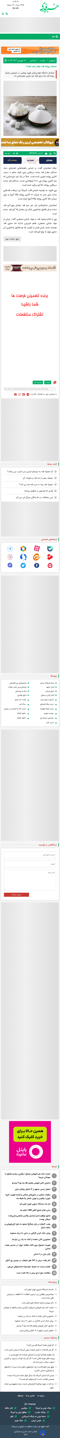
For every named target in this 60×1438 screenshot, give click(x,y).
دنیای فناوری (22, 695)
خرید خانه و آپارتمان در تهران (15, 708)
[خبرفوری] (44, 7)
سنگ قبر (22, 704)
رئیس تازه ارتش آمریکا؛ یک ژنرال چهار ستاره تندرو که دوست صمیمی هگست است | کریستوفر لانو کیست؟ (30, 1377)
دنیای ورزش (49, 691)
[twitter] (24, 394)
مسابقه (20, 1395)
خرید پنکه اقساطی (47, 704)
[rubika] (23, 551)
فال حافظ (9, 1408)
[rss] (6, 13)
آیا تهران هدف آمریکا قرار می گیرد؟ (40, 1345)
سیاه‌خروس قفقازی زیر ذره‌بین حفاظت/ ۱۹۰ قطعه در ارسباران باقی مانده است (30, 1296)
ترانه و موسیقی (21, 691)
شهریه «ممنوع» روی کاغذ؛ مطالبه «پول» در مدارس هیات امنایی (27, 1247)
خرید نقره (50, 722)
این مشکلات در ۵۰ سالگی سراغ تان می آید (34, 497)
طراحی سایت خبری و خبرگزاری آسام (25, 1433)
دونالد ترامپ (40, 1412)
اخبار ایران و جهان (47, 695)
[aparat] (36, 551)
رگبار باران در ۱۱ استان (41, 1254)
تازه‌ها (54, 1166)
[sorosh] (23, 560)
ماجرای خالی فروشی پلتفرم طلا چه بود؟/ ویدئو (31, 1182)
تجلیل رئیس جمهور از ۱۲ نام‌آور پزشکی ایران (32, 1189)
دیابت (47, 382)
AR (17, 8)
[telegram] (10, 551)
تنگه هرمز (19, 1420)
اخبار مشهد (50, 687)
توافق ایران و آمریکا (19, 1412)
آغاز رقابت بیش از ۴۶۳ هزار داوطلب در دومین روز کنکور (28, 1260)
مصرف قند (38, 382)
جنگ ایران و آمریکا (43, 1408)
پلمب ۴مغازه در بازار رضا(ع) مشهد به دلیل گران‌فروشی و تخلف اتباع (27, 1226)
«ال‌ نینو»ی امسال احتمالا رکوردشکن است (38, 1302)
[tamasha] (50, 560)
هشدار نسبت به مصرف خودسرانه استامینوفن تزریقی (28, 1266)
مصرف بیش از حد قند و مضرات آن (38, 478)
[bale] (50, 551)
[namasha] (50, 568)
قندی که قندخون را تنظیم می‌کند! (38, 491)
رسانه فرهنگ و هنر (47, 683)
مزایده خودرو (49, 713)
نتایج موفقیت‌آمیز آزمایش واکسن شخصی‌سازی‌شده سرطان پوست (29, 1217)
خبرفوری (21, 1426)
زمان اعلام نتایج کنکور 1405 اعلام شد (35, 1210)
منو (54, 36)
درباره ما (41, 1395)
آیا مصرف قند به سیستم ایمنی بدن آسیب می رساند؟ (30, 471)
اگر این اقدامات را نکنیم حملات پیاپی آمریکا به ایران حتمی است (29, 1349)
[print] (50, 153)
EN (14, 8)
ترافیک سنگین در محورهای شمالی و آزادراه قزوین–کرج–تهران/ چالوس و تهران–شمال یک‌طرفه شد (27, 1196)
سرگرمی (24, 1408)
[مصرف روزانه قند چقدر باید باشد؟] (28, 394)
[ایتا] (36, 560)
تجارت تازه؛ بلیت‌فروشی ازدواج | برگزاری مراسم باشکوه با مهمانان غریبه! (27, 1175)
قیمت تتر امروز (20, 699)
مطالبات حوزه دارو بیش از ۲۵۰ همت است (33, 1272)
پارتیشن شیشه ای (47, 717)
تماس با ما (30, 1395)
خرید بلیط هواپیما (47, 708)
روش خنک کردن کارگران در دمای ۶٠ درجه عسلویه (30, 1233)
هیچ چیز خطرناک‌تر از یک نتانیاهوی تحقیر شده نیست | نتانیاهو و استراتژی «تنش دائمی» (29, 1368)
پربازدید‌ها (52, 1282)
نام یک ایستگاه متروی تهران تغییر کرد (34, 1203)
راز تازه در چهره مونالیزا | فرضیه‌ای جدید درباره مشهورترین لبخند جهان (29, 1385)
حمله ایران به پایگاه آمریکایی (34, 1416)
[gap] (10, 568)
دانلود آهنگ (21, 713)
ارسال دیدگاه (16, 894)
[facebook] (16, 394)
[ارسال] (46, 153)
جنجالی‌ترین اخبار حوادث (17, 687)
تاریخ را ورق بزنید (47, 699)
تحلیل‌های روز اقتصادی (18, 683)
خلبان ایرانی (36, 1420)
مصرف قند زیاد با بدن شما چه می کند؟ (36, 484)
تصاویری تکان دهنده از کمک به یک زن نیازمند (31, 1239)
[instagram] (10, 560)
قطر (11, 1416)
